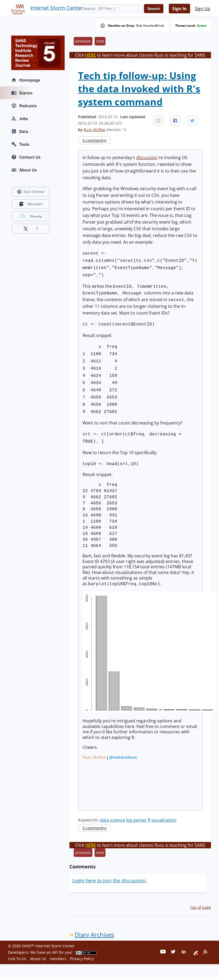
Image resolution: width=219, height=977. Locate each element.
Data (23, 131)
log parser (136, 820)
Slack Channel (34, 191)
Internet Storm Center (56, 8)
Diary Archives (94, 934)
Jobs (23, 118)
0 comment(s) (95, 140)
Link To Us (17, 958)
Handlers (58, 958)
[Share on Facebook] (175, 121)
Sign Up (202, 9)
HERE (90, 55)
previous (83, 41)
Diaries (26, 93)
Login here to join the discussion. (109, 880)
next (100, 41)
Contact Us (30, 157)
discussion (147, 157)
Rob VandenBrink (150, 26)
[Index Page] (17, 8)
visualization (164, 820)
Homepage (29, 80)
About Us (28, 170)
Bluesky (36, 216)
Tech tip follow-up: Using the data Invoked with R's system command (139, 88)
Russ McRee (94, 129)
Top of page (200, 907)
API (55, 952)
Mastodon (35, 204)
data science (112, 820)
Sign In (179, 9)
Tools (24, 144)
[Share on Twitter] (192, 121)
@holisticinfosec (123, 757)
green (202, 26)
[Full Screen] (158, 121)
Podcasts (28, 106)
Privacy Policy (82, 958)
